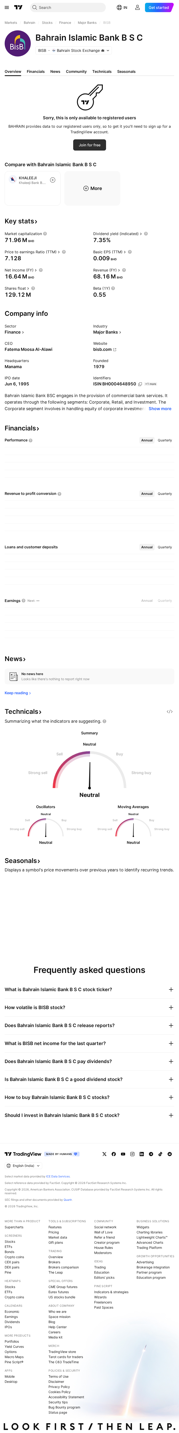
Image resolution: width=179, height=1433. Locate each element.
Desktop (11, 1382)
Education (101, 1272)
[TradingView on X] (104, 1154)
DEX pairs (12, 1267)
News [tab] (55, 71)
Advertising (145, 1262)
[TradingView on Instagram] (132, 1154)
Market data (57, 1237)
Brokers (54, 1262)
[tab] (147, 440)
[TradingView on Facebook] (113, 1154)
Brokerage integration (153, 1267)
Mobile (10, 1376)
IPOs (8, 1327)
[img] (103, 50)
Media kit (55, 1337)
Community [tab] (76, 71)
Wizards (100, 1297)
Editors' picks (104, 1277)
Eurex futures (58, 1292)
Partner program (149, 1272)
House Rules (103, 1248)
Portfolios (12, 1341)
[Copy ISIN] (140, 384)
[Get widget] (169, 711)
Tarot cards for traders (65, 1357)
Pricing (53, 1232)
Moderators (103, 1253)
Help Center (57, 1327)
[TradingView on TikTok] (160, 1154)
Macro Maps (14, 1357)
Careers (54, 1332)
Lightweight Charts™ (152, 1237)
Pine (8, 1272)
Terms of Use (58, 1376)
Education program (151, 1277)
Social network (105, 1227)
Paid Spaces (103, 1307)
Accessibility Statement (66, 1397)
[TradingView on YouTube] (123, 1154)
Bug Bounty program (64, 1407)
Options (11, 1352)
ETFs (8, 1247)
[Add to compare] (53, 180)
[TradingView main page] (18, 7)
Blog (51, 1322)
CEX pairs (12, 1262)
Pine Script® (14, 1362)
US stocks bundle (61, 1297)
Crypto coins (14, 1257)
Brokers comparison (63, 1267)
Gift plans (55, 1242)
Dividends (12, 1322)
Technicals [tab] (102, 71)
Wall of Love (103, 1232)
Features (55, 1227)
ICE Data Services (58, 1176)
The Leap (55, 1272)
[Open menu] (6, 7)
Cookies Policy (59, 1392)
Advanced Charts (150, 1242)
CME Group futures (62, 1287)
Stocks (10, 1241)
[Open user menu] (137, 7)
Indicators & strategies (111, 1292)
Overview (55, 1257)
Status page (57, 1412)
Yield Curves (14, 1346)
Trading (100, 1267)
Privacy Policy (59, 1387)
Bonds (9, 1252)
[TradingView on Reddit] (169, 1154)
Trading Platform (149, 1248)
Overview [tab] (13, 71)
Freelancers (103, 1302)
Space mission (59, 1317)
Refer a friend (104, 1237)
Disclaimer (56, 1382)
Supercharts (14, 1227)
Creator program (107, 1242)
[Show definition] (45, 234)
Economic (12, 1311)
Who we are (57, 1311)
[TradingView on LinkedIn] (141, 1154)
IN (125, 7)
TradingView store (62, 1352)
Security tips (58, 1402)
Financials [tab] (36, 71)
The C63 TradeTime (63, 1362)
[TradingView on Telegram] (151, 1154)
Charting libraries (149, 1232)
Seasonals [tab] (126, 71)
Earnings (11, 1317)
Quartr (68, 1199)
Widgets (143, 1227)
